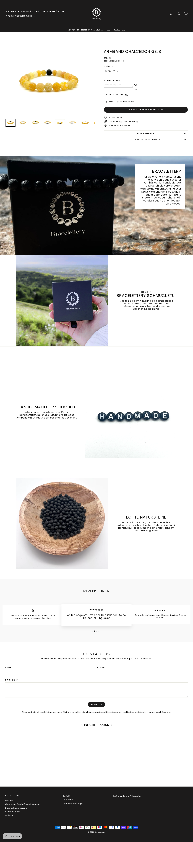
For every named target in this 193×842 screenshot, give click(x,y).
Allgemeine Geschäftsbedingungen (22, 804)
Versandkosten (116, 61)
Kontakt (66, 796)
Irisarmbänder (54, 11)
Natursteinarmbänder (22, 11)
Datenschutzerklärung (16, 808)
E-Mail (101, 668)
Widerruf (9, 815)
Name (8, 668)
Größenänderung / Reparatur (127, 796)
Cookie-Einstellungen (73, 803)
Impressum (10, 800)
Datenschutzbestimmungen (141, 712)
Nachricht (12, 680)
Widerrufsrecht (12, 811)
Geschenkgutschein (21, 16)
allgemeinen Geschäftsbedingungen (103, 712)
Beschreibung (146, 133)
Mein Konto (68, 799)
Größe (108, 66)
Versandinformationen (146, 139)
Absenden (97, 704)
